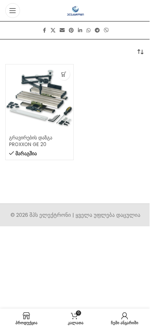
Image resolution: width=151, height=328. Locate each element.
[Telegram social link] (97, 30)
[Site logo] (75, 10)
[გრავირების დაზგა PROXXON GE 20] (39, 98)
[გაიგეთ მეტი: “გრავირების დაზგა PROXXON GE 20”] (64, 74)
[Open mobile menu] (13, 11)
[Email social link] (62, 30)
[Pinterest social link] (71, 30)
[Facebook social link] (44, 30)
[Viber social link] (106, 30)
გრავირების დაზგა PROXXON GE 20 (30, 141)
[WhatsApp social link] (88, 30)
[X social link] (53, 30)
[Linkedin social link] (80, 30)
